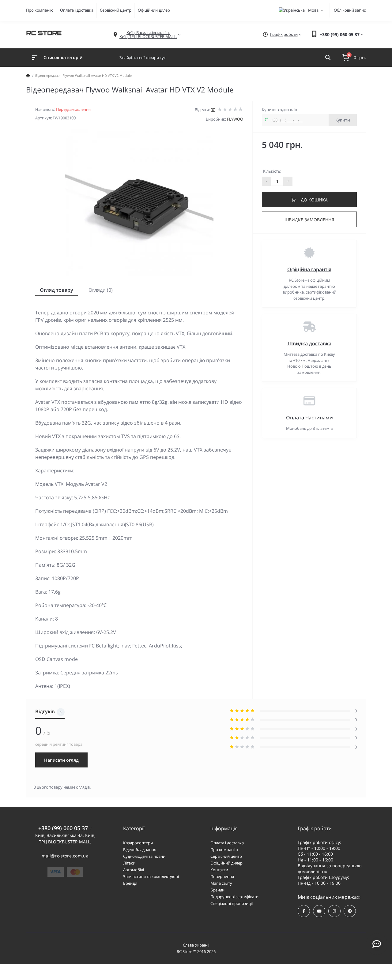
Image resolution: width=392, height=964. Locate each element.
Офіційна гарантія (309, 269)
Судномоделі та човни (144, 856)
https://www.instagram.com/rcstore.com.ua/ (334, 911)
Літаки (129, 863)
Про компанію (40, 10)
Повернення (222, 876)
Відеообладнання (139, 849)
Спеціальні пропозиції (231, 903)
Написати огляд (61, 760)
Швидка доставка (309, 343)
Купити (342, 120)
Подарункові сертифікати (234, 896)
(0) (213, 109)
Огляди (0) (101, 290)
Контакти (219, 869)
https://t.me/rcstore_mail (350, 911)
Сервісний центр (115, 10)
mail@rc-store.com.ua (65, 856)
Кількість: (272, 171)
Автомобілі (133, 869)
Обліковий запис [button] (350, 10)
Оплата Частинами (309, 417)
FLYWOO (235, 119)
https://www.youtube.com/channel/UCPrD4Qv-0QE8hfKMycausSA (319, 911)
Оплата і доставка (76, 10)
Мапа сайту (221, 883)
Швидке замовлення (309, 220)
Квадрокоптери (138, 843)
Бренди (130, 883)
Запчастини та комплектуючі (151, 876)
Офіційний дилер (154, 10)
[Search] (328, 57)
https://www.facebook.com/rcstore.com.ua (304, 911)
